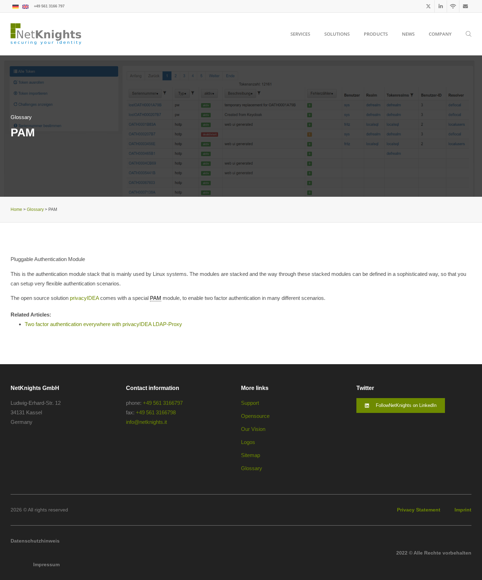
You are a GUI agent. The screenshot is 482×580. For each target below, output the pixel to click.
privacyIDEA (84, 298)
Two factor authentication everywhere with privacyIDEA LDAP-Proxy (103, 324)
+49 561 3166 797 (49, 6)
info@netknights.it (146, 422)
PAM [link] (155, 298)
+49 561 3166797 (163, 403)
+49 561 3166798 (156, 412)
